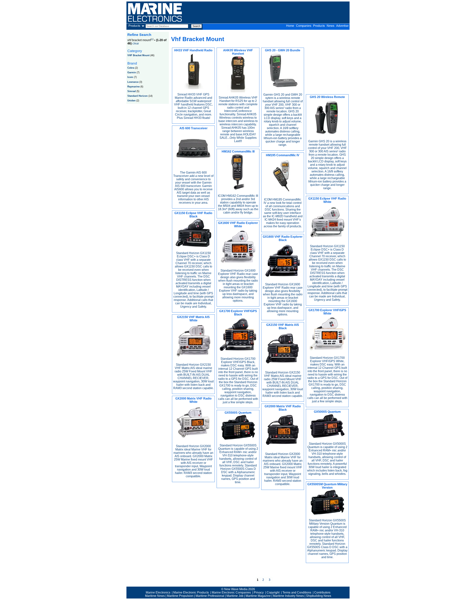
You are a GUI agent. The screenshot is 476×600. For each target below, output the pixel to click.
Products (319, 25)
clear (135, 43)
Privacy (259, 592)
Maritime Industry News (288, 595)
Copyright (273, 592)
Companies (303, 25)
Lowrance (133, 82)
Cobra (130, 67)
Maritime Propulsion (180, 595)
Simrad (131, 91)
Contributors (322, 592)
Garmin (131, 72)
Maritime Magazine (258, 595)
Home (290, 25)
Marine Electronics (158, 592)
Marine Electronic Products (191, 592)
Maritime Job (234, 595)
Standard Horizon (137, 95)
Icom (130, 77)
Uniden (131, 100)
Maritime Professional (210, 595)
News (330, 25)
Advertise (342, 25)
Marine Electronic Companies (231, 592)
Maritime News (155, 595)
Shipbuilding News (318, 595)
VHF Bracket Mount (138, 55)
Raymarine (133, 86)
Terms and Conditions (296, 592)
